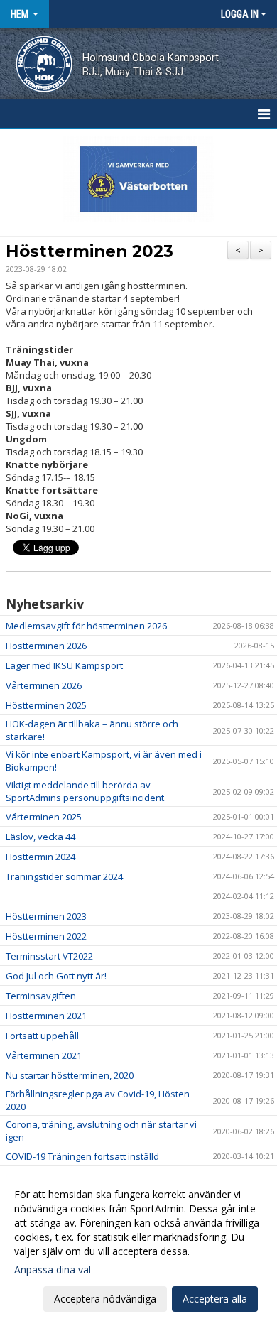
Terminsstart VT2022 (49, 956)
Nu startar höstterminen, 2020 (70, 1075)
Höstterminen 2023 (89, 251)
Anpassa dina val (52, 1269)
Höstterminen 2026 (46, 645)
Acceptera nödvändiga (105, 1298)
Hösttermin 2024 (40, 856)
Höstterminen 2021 (46, 1015)
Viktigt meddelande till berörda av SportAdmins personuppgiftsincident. (86, 791)
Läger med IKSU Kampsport (64, 665)
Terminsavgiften (41, 995)
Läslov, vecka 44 (40, 836)
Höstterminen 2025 (46, 705)
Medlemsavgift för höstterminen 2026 (86, 625)
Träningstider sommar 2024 (64, 876)
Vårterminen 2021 (44, 1055)
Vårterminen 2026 (44, 685)
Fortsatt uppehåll (42, 1035)
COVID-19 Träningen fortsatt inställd (82, 1156)
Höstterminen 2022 (46, 936)
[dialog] (138, 1246)
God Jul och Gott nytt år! (56, 975)
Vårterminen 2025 (44, 816)
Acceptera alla (215, 1298)
